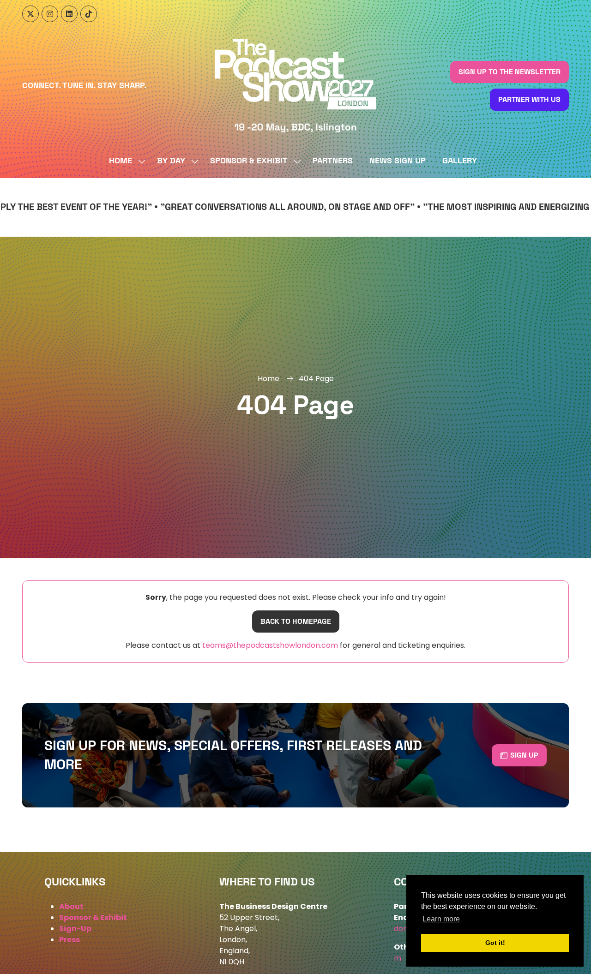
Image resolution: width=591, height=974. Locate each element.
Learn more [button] (441, 919)
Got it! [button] (495, 942)
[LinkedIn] (69, 14)
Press (69, 939)
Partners (333, 160)
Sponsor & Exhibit (249, 160)
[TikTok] (88, 14)
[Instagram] (50, 14)
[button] (509, 72)
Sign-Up (75, 928)
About (71, 906)
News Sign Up (397, 160)
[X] (30, 14)
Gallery (459, 160)
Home (120, 160)
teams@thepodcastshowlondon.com (269, 645)
